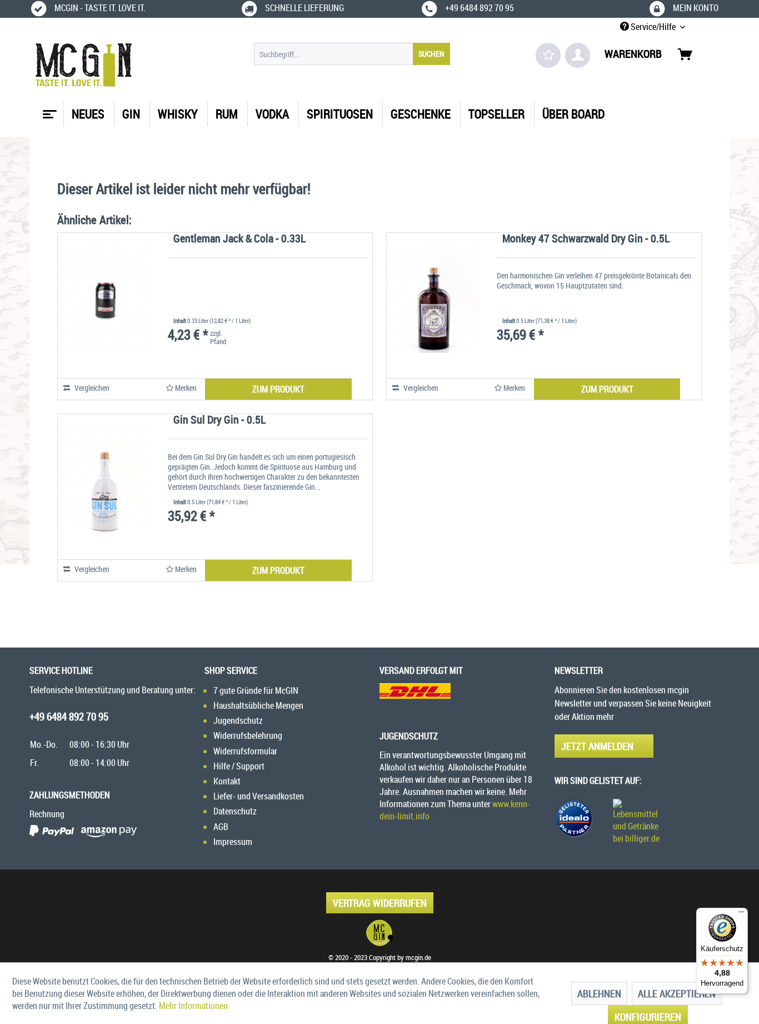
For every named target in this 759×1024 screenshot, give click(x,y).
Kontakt (227, 781)
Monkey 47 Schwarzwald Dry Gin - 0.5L (586, 239)
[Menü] (741, 914)
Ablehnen (599, 993)
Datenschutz (235, 811)
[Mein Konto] (577, 55)
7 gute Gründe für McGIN (255, 690)
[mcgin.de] (379, 933)
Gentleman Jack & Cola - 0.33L (239, 239)
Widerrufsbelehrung (247, 735)
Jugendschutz (238, 720)
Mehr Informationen (193, 1006)
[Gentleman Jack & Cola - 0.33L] (105, 299)
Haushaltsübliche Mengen (258, 705)
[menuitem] (352, 54)
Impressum (232, 842)
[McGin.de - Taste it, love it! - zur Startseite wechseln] (83, 65)
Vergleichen (91, 387)
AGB (220, 827)
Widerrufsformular (245, 751)
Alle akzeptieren (677, 993)
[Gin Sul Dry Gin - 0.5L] (105, 481)
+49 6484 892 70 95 (68, 716)
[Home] (48, 110)
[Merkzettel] (548, 55)
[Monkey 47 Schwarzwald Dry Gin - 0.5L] (434, 299)
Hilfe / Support (238, 766)
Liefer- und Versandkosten (258, 796)
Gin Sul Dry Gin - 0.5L (219, 420)
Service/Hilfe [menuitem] (653, 27)
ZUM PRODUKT (278, 389)
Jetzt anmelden (597, 746)
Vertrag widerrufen (380, 902)
